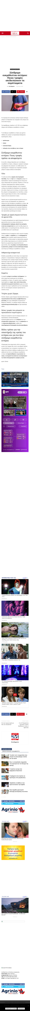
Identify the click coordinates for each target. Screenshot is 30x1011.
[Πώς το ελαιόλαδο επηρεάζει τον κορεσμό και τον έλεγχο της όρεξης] (5, 763)
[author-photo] (15, 740)
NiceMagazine (12, 86)
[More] (26, 91)
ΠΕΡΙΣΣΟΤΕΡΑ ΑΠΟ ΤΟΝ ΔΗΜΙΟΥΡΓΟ (11, 751)
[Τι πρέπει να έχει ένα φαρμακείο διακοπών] (5, 770)
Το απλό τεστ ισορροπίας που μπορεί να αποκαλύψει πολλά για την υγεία (18, 756)
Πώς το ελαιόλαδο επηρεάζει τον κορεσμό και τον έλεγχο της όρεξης (18, 763)
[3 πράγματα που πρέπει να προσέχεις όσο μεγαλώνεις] (5, 777)
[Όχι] (28, 1005)
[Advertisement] (15, 16)
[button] (2, 33)
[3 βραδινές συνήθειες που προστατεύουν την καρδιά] (5, 784)
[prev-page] (2, 797)
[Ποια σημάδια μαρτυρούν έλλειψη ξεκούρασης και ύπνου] (5, 791)
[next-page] (5, 797)
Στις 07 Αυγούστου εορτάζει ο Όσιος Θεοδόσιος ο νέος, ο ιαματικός (23, 725)
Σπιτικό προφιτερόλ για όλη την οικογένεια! (7, 723)
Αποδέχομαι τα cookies (11, 1008)
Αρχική (2, 36)
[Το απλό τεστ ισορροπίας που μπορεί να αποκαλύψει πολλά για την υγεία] (5, 756)
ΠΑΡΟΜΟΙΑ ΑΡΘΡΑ (6, 749)
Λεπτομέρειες (21, 1008)
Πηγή (2, 369)
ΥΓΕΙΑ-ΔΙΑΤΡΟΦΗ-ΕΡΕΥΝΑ (11, 36)
